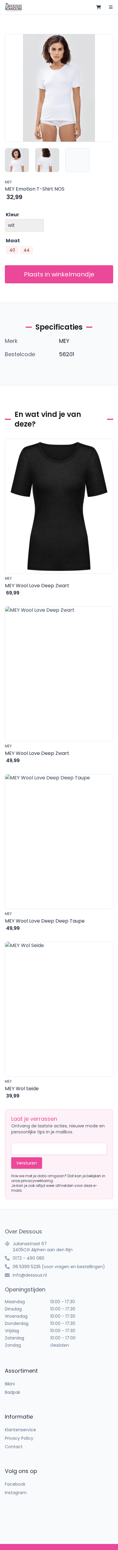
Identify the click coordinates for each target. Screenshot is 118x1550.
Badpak (12, 1392)
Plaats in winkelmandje (59, 274)
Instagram (16, 1493)
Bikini (10, 1384)
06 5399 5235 (27, 1267)
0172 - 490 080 (28, 1258)
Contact (14, 1447)
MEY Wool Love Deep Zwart (37, 585)
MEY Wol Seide (22, 1088)
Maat (13, 240)
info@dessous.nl (30, 1275)
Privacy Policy (19, 1438)
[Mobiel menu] (110, 7)
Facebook (15, 1484)
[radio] (12, 250)
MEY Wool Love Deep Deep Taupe (45, 920)
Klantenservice (20, 1430)
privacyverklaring (37, 1180)
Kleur (12, 214)
